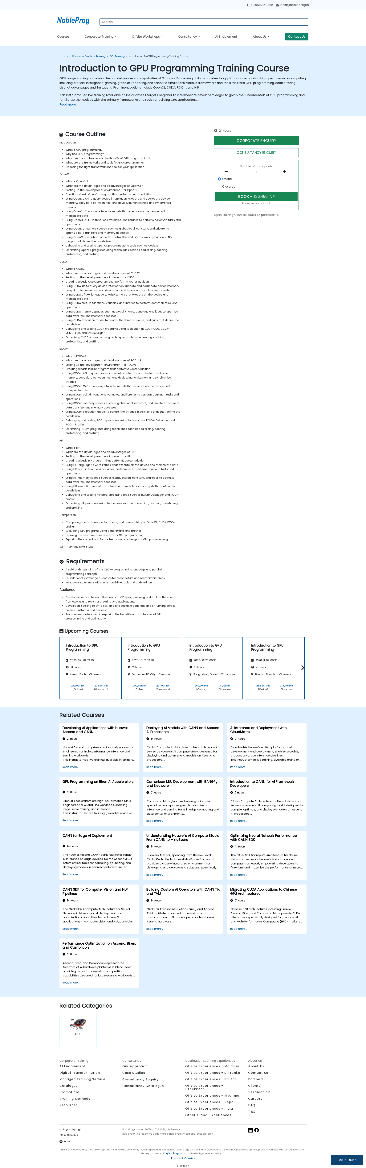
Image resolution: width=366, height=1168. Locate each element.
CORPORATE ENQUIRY (256, 140)
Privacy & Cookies (183, 1158)
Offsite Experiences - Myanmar (213, 1095)
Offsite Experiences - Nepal (210, 1102)
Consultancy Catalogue (143, 1086)
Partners (256, 1079)
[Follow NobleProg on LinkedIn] (250, 1130)
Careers (255, 1098)
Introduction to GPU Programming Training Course (158, 56)
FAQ (251, 1105)
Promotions (69, 1092)
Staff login (183, 1165)
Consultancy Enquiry (140, 1079)
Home (64, 56)
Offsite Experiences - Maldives (212, 1066)
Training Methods (74, 1098)
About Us (260, 36)
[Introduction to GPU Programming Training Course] (76, 20)
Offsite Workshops (146, 36)
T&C (252, 1111)
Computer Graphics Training (89, 56)
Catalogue (68, 1085)
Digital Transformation (79, 1073)
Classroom (230, 186)
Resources (68, 1105)
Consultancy (188, 36)
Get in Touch (346, 1160)
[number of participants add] (285, 172)
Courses (63, 36)
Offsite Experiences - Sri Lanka (212, 1073)
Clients (254, 1085)
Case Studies (133, 1073)
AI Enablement (226, 36)
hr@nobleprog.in (175, 1153)
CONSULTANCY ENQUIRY (256, 152)
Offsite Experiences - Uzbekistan (204, 1087)
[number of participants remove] (227, 172)
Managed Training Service (82, 1079)
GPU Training (117, 56)
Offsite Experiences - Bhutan (211, 1079)
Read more (67, 104)
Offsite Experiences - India (209, 1108)
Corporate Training (99, 36)
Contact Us (296, 36)
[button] (301, 667)
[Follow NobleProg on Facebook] (256, 1130)
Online (227, 179)
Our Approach (135, 1066)
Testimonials (259, 1092)
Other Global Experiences (208, 1115)
